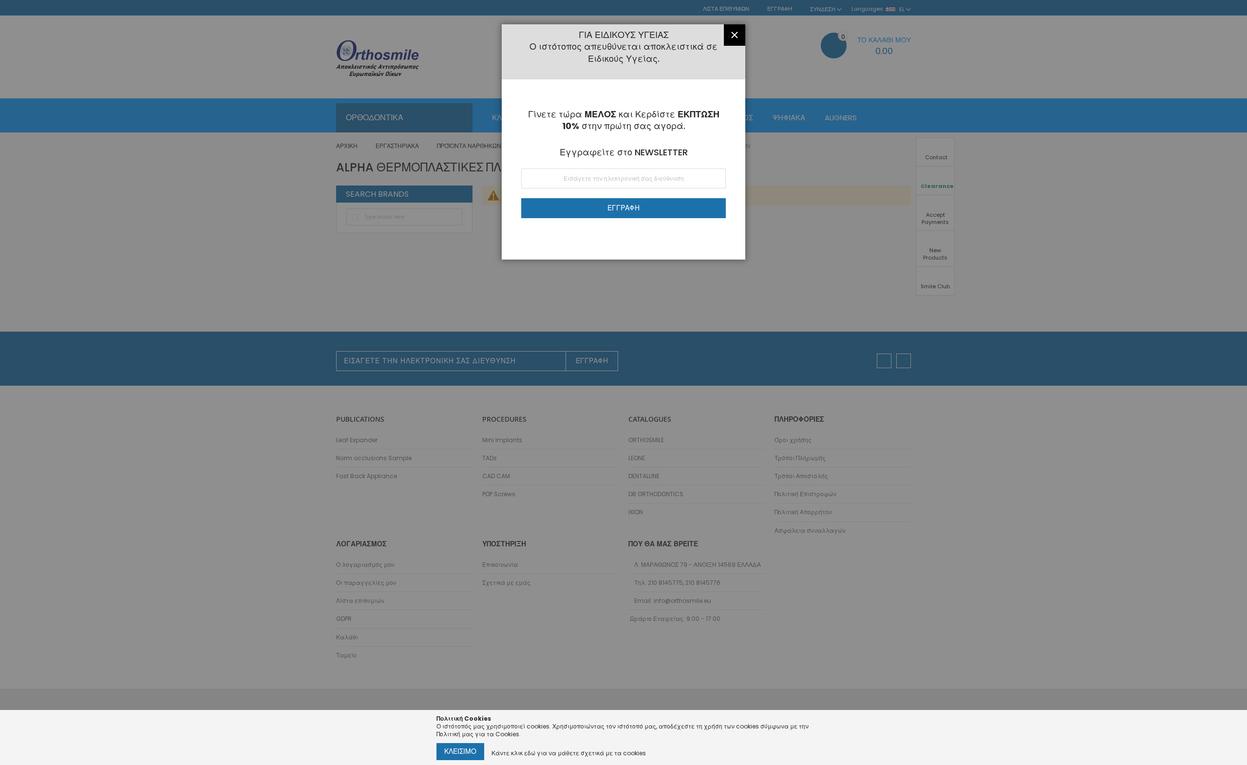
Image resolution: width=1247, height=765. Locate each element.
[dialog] (623, 382)
